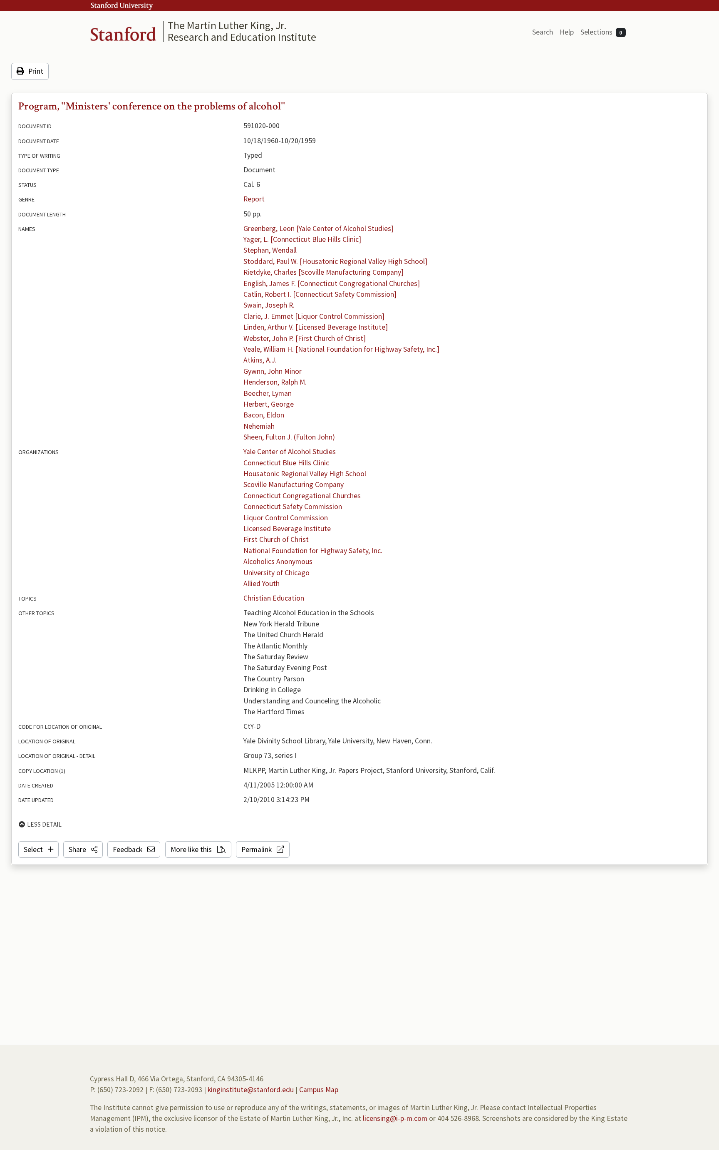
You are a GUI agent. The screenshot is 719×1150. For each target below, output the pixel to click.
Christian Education (273, 598)
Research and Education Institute (242, 37)
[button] (83, 849)
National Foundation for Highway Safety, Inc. (312, 550)
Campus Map (318, 1089)
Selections (601, 32)
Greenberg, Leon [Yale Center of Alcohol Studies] (318, 228)
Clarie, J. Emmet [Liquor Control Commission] (313, 316)
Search (542, 32)
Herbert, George (268, 404)
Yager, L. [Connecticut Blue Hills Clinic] (302, 239)
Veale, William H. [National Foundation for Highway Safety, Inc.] (341, 349)
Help (567, 32)
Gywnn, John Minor (272, 371)
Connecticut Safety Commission (292, 506)
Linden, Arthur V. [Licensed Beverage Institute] (315, 327)
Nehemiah (259, 426)
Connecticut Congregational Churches (302, 495)
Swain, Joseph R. (269, 305)
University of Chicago (276, 572)
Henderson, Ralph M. (275, 382)
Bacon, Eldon (263, 415)
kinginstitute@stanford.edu (251, 1089)
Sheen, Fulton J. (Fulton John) (289, 437)
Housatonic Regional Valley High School (304, 473)
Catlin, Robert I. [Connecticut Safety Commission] (320, 294)
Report (254, 199)
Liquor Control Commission (285, 517)
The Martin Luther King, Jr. (227, 25)
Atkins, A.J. (260, 360)
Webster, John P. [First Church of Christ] (304, 338)
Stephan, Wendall (270, 250)
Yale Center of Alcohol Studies (289, 451)
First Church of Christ (276, 539)
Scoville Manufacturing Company (293, 484)
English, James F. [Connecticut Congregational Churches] (331, 283)
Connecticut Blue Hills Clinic (286, 462)
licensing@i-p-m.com (395, 1118)
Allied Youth (261, 583)
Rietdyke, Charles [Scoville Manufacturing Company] (323, 272)
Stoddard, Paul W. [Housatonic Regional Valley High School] (335, 261)
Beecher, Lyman (267, 393)
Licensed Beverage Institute (287, 528)
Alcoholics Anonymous (277, 561)
